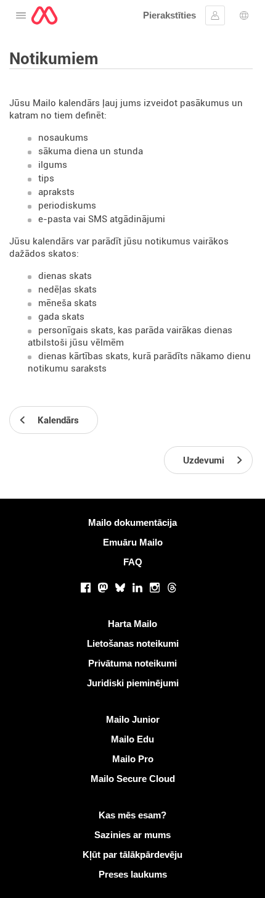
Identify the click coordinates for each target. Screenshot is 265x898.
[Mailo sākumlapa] (44, 15)
